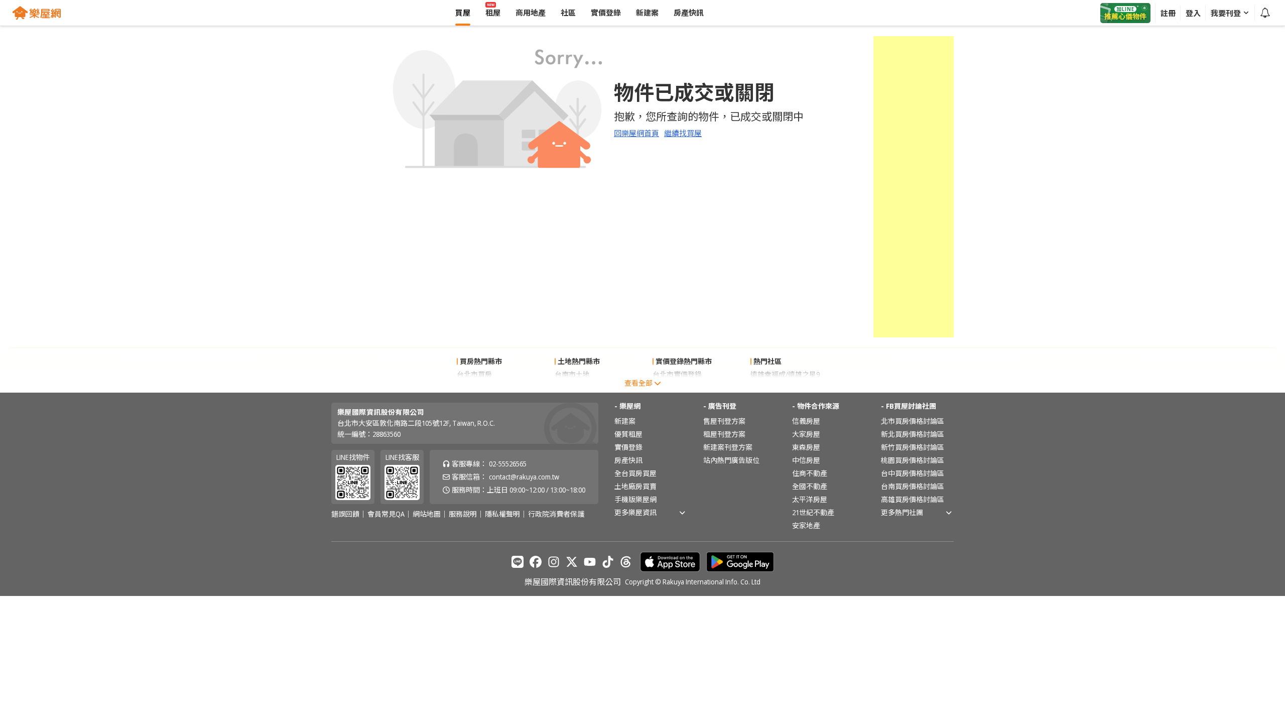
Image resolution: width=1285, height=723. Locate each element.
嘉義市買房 (474, 387)
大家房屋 (806, 434)
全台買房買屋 (635, 473)
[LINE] (517, 562)
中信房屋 (806, 460)
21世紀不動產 (813, 512)
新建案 (624, 421)
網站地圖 (427, 514)
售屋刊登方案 (724, 421)
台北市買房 (474, 374)
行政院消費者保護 (556, 514)
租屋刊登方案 (724, 434)
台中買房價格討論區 (912, 473)
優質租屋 (628, 434)
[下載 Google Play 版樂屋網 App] (740, 562)
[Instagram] (554, 562)
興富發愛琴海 (771, 387)
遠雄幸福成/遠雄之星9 (785, 374)
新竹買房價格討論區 (912, 447)
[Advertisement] (913, 186)
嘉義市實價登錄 (677, 387)
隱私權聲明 (502, 514)
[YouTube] (590, 562)
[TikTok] (608, 562)
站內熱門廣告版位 (731, 460)
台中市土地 (572, 387)
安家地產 (806, 525)
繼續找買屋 (683, 133)
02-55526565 (508, 463)
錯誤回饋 (345, 514)
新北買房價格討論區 (912, 434)
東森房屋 (806, 447)
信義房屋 (806, 421)
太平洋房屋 (809, 499)
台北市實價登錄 (677, 374)
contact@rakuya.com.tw (524, 476)
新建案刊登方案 (727, 447)
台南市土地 (572, 374)
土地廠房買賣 (635, 486)
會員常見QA (386, 514)
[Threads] (626, 562)
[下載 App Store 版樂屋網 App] (670, 562)
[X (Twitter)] (572, 562)
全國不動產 (809, 486)
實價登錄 (628, 447)
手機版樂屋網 (635, 499)
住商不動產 (809, 473)
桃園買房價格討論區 (912, 460)
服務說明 (463, 514)
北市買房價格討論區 (912, 421)
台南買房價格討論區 (912, 486)
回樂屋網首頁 (636, 133)
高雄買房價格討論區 (912, 499)
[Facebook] (536, 562)
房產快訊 (628, 460)
